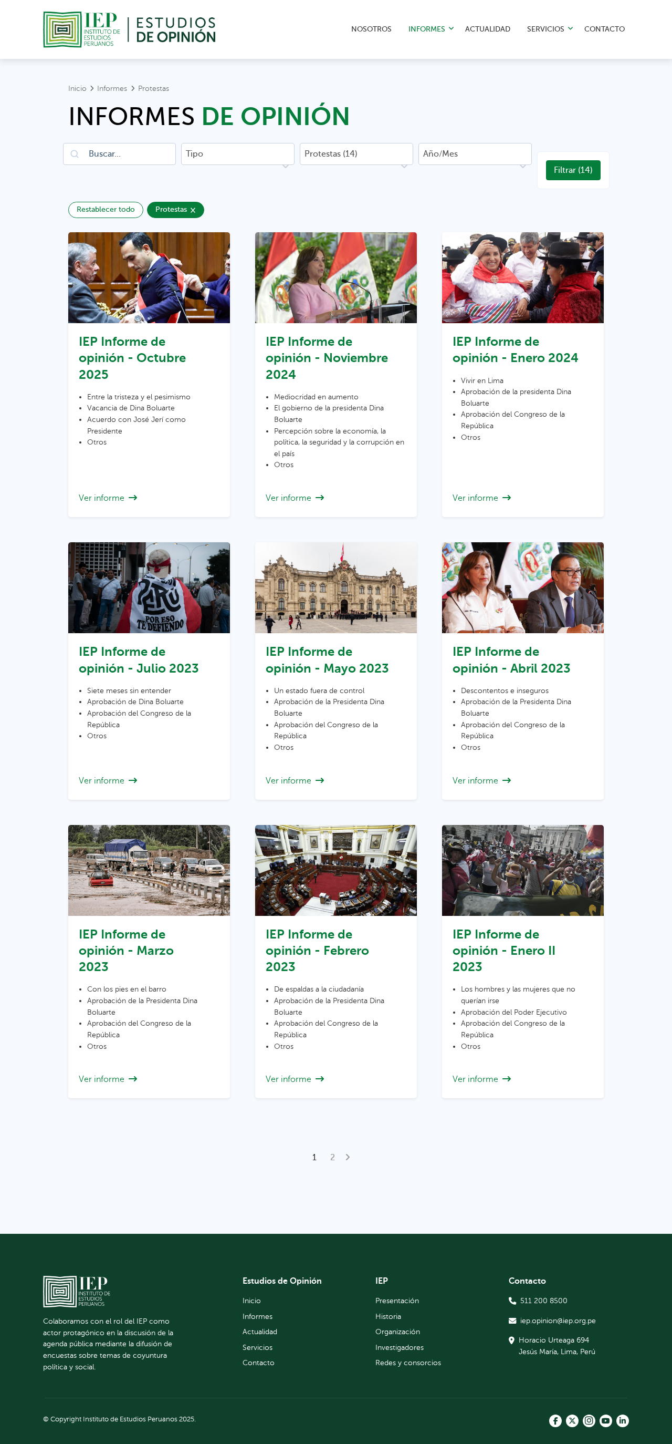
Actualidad (487, 29)
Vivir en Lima (482, 380)
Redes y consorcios (408, 1362)
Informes (426, 29)
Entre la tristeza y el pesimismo (139, 397)
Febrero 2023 (317, 950)
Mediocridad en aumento (316, 397)
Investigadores (399, 1347)
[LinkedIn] (622, 1421)
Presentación (397, 1300)
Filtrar (573, 170)
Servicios (545, 29)
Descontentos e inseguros (505, 690)
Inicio (252, 1300)
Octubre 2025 (132, 357)
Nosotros (371, 29)
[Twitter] (572, 1421)
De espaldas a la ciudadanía (319, 989)
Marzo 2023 (126, 950)
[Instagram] (589, 1421)
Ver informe (101, 498)
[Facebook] (555, 1421)
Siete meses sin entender (129, 690)
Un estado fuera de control (319, 690)
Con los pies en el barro (126, 989)
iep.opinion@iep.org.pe (558, 1320)
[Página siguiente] (347, 1157)
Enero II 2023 (504, 950)
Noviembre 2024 (327, 357)
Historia (388, 1316)
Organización (397, 1331)
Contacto (604, 29)
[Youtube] (606, 1421)
